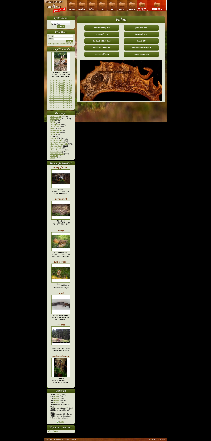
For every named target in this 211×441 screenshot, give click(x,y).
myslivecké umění (56, 140)
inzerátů (57, 400)
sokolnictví (54, 156)
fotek (58, 394)
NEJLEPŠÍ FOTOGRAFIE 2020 (60, 96)
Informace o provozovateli (54, 439)
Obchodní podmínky (70, 439)
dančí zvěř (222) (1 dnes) (102, 41)
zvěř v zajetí (54, 126)
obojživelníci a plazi (57, 150)
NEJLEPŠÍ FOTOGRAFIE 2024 (60, 104)
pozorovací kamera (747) (102, 47)
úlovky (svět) (55, 119)
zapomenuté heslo (66, 44)
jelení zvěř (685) (141, 27)
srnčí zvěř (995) (102, 34)
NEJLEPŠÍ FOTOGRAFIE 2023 (60, 102)
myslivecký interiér (57, 142)
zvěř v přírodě (55, 124)
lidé (51, 136)
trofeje (52, 121)
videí (56, 396)
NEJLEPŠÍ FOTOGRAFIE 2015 (60, 86)
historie (53, 123)
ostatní (52, 158)
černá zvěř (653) (141, 34)
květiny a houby (56, 152)
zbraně (52, 134)
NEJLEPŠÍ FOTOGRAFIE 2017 (60, 90)
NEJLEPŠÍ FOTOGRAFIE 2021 (60, 98)
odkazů (56, 398)
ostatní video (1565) (141, 54)
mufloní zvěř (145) (102, 54)
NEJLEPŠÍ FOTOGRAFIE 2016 (60, 88)
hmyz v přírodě (55, 148)
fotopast (53, 138)
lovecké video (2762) (102, 27)
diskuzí (56, 402)
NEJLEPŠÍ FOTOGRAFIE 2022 (60, 100)
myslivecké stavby (57, 154)
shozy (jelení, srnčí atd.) (59, 144)
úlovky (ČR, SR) (56, 117)
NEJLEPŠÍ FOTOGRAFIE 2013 (60, 82)
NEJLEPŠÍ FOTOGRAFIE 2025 (60, 106)
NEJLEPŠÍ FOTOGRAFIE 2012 (60, 80)
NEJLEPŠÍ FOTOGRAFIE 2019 (60, 94)
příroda (52, 128)
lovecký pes (54, 132)
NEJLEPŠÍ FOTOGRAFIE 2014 (60, 84)
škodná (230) (141, 41)
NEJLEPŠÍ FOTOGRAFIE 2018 (60, 92)
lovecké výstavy (56, 130)
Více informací (53, 431)
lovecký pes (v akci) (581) (141, 47)
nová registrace (53, 44)
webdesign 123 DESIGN (157, 439)
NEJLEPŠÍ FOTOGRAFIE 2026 (60, 107)
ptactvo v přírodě (56, 146)
